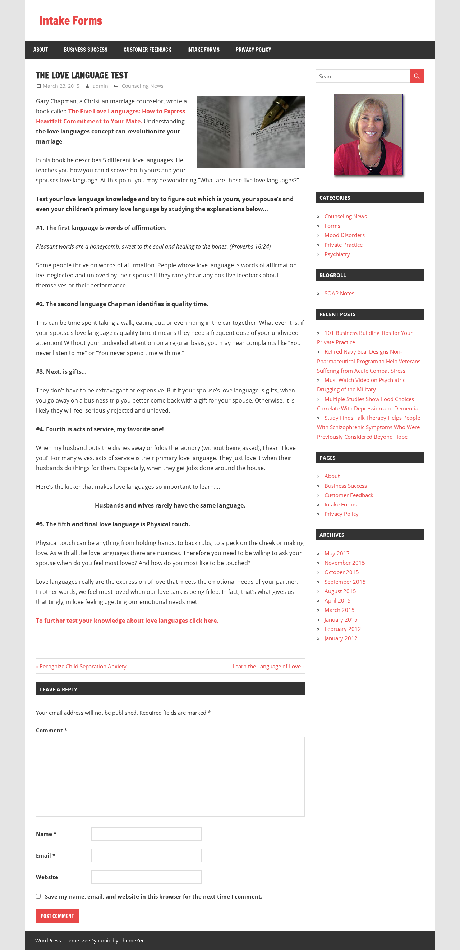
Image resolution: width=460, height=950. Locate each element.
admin (100, 85)
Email (45, 855)
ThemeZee (132, 940)
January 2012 (341, 638)
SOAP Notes (339, 293)
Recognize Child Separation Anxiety (82, 666)
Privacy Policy (253, 50)
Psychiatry (337, 254)
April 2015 (338, 600)
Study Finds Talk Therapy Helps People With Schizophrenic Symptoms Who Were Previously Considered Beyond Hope (368, 427)
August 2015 (340, 591)
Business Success (85, 50)
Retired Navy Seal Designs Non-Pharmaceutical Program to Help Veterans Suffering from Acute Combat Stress (368, 361)
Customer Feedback (147, 50)
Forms (332, 225)
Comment (51, 730)
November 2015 (345, 562)
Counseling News (143, 85)
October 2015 (342, 572)
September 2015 (345, 581)
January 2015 (341, 619)
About (40, 50)
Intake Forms (71, 20)
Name (46, 833)
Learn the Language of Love (267, 666)
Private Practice (344, 244)
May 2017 (337, 553)
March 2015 (340, 609)
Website (47, 877)
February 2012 (343, 628)
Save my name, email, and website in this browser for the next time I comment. (153, 896)
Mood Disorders (345, 234)
